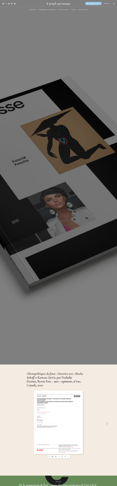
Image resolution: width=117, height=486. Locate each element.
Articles (10, 226)
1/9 (49, 456)
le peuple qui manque (58, 3)
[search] (114, 3)
